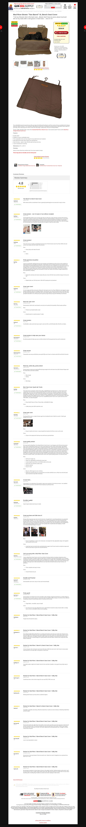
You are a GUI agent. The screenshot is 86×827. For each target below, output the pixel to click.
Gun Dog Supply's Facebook (30, 803)
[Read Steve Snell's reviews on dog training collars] (10, 9)
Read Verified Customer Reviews (41, 68)
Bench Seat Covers (50, 11)
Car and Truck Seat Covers (39, 11)
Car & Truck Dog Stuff (27, 11)
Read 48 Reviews (61, 26)
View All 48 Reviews (17, 779)
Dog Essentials (19, 11)
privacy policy (38, 820)
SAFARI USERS (43, 822)
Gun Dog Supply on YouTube (56, 803)
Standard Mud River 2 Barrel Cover (40, 129)
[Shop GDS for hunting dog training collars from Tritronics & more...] (24, 8)
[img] (61, 25)
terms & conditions (46, 820)
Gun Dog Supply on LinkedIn (43, 803)
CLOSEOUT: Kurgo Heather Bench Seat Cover (26, 165)
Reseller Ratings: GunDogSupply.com (42, 804)
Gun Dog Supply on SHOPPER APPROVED (60, 804)
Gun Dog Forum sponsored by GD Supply (25, 804)
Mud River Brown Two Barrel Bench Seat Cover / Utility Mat (51, 165)
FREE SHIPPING (49, 3)
